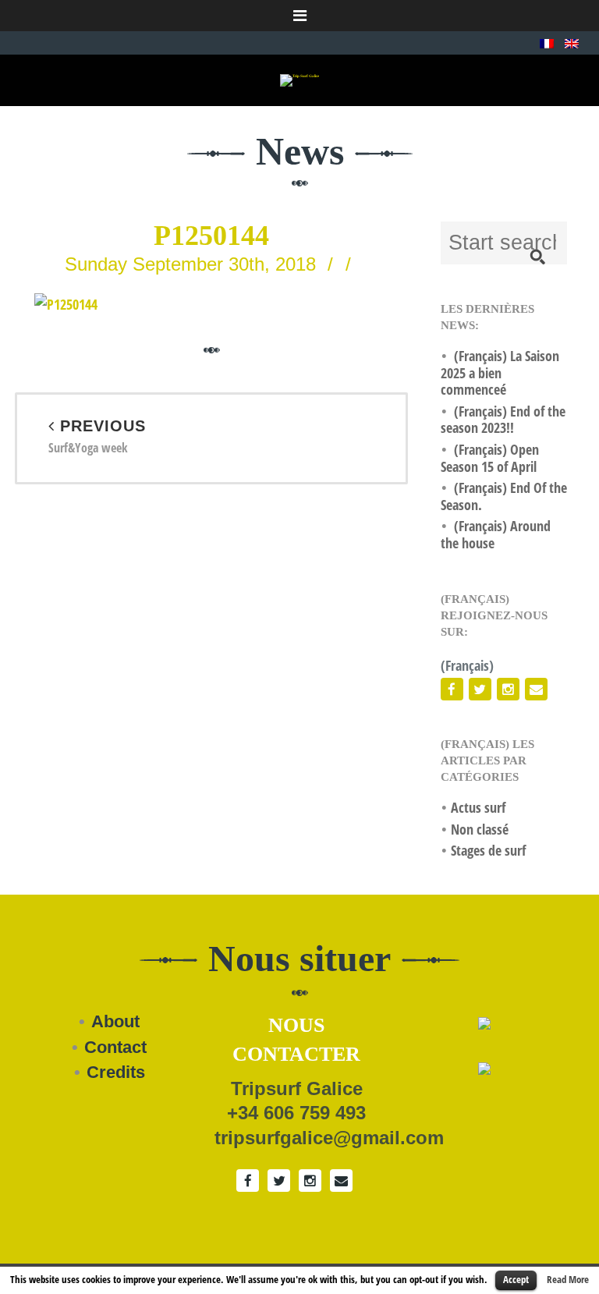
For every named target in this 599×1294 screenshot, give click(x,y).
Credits (116, 1072)
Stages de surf (488, 850)
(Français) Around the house (496, 534)
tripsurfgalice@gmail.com (329, 1137)
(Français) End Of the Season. (504, 496)
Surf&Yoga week (97, 437)
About (115, 1021)
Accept (516, 1279)
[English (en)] (572, 42)
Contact (115, 1047)
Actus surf (478, 807)
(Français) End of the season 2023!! (503, 420)
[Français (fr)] (547, 42)
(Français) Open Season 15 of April (490, 458)
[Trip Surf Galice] (299, 80)
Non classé (480, 829)
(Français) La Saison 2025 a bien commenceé (500, 372)
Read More (568, 1279)
